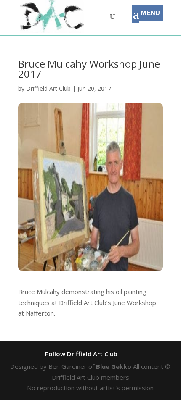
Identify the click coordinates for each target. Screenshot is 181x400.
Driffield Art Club (48, 88)
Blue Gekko (113, 366)
